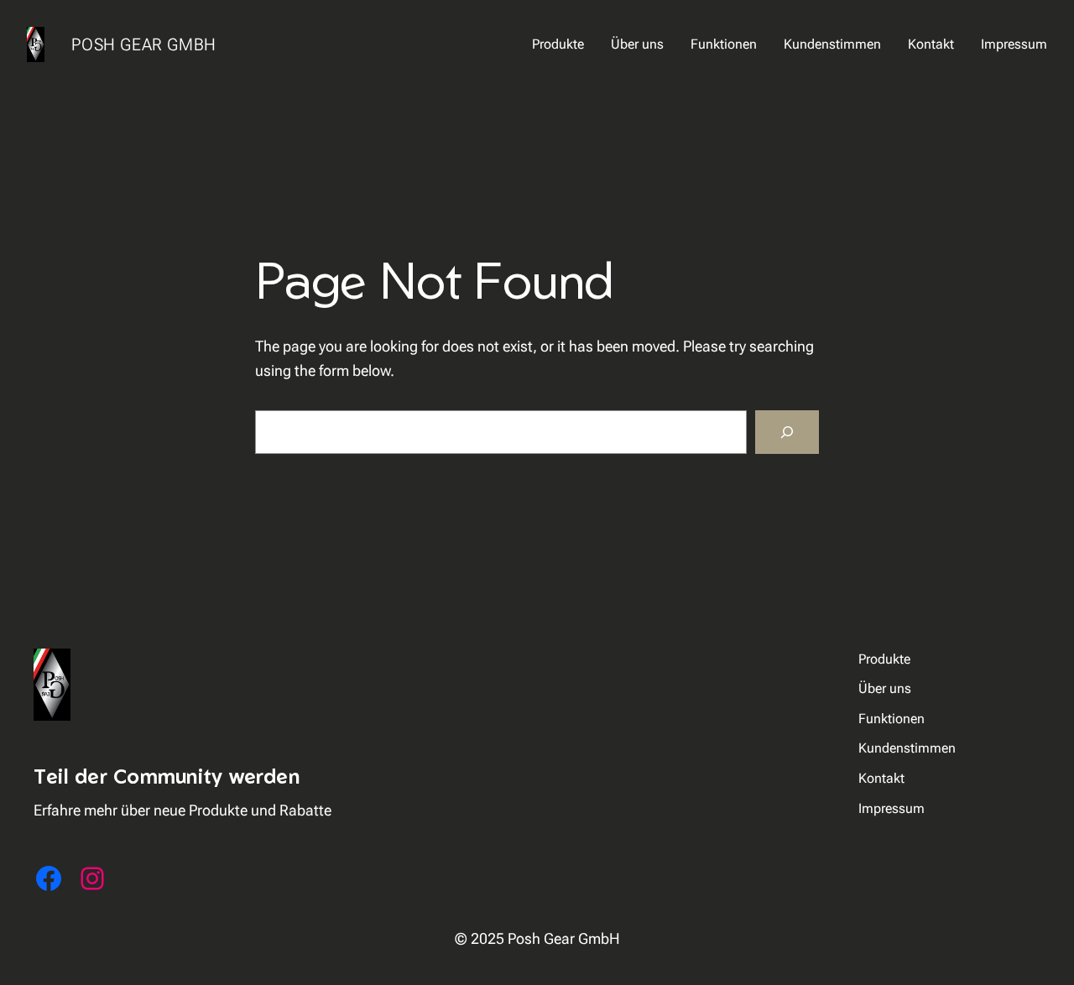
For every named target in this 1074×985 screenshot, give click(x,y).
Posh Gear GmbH (143, 44)
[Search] (787, 432)
